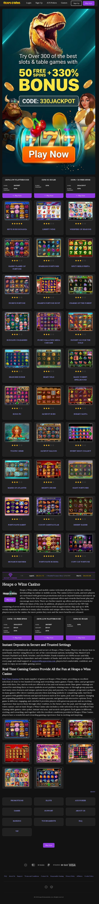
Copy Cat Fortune (80, 562)
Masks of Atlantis (17, 488)
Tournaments (49, 821)
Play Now (88, 3)
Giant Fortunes (81, 488)
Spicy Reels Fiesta (80, 266)
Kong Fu (17, 414)
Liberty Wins (48, 229)
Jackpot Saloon (49, 451)
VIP (17, 831)
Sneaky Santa (80, 414)
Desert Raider (80, 525)
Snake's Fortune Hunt (48, 303)
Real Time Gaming (10, 679)
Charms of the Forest (80, 303)
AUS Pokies (52, 3)
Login (28, 3)
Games (64, 3)
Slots (49, 800)
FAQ (80, 821)
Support (48, 811)
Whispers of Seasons (80, 229)
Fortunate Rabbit (17, 525)
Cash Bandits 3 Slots (74, 576)
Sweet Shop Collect (80, 451)
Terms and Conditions (32, 876)
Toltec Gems (17, 451)
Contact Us (44, 876)
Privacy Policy (70, 876)
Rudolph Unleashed (17, 340)
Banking (17, 821)
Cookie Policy (88, 876)
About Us (80, 811)
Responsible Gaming (57, 876)
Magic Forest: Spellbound (80, 378)
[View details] (29, 720)
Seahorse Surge (17, 377)
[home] (12, 5)
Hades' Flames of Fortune (17, 267)
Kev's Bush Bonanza (17, 229)
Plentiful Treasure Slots (29, 576)
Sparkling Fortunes (49, 266)
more (92, 791)
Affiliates (79, 876)
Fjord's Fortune (17, 303)
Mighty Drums (49, 488)
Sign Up (39, 3)
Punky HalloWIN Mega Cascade (49, 341)
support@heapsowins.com (43, 661)
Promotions (17, 800)
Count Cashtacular (48, 525)
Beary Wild (48, 377)
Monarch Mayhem (17, 562)
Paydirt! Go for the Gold (80, 341)
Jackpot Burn (48, 414)
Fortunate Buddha (48, 562)
